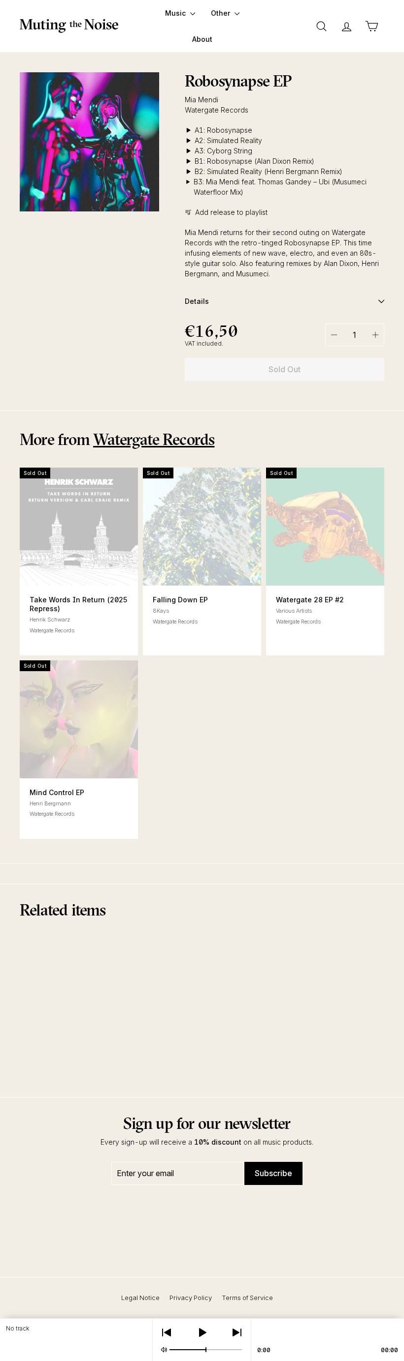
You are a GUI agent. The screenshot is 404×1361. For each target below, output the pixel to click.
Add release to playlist (231, 212)
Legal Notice (140, 1298)
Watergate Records (216, 110)
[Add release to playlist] (202, 571)
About (202, 39)
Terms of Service (247, 1298)
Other (221, 13)
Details (197, 301)
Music (176, 13)
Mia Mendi (201, 99)
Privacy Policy (190, 1298)
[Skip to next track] (237, 1332)
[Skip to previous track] (166, 1332)
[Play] (202, 1332)
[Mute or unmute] (164, 1349)
